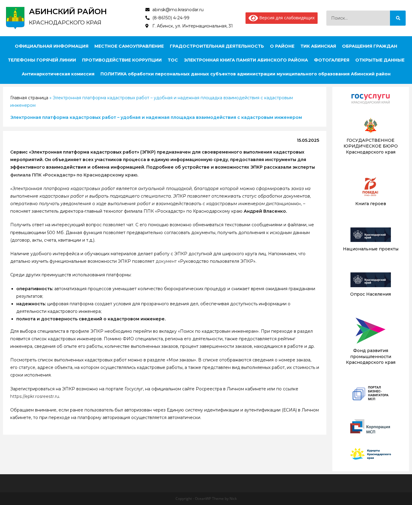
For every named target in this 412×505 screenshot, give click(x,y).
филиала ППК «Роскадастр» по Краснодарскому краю (73, 175)
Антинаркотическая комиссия (58, 74)
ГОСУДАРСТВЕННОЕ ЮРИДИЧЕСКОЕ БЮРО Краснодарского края (371, 146)
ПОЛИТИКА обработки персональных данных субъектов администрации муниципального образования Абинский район (245, 74)
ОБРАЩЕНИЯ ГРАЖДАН (369, 46)
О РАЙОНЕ (282, 46)
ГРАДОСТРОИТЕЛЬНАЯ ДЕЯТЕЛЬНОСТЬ (217, 46)
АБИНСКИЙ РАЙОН (68, 11)
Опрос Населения (370, 294)
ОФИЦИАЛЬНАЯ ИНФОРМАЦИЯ (51, 46)
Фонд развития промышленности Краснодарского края (370, 356)
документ (166, 261)
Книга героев (370, 203)
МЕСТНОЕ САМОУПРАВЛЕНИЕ (129, 46)
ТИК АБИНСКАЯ (318, 46)
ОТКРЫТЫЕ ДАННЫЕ (379, 60)
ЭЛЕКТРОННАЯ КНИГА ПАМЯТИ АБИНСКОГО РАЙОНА (246, 60)
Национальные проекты (370, 249)
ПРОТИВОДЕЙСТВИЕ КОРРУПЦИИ (122, 60)
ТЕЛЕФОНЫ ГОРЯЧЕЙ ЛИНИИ (42, 60)
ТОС (173, 60)
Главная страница (29, 97)
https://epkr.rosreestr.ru (34, 396)
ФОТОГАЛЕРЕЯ (331, 60)
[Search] (398, 18)
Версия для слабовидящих (286, 18)
